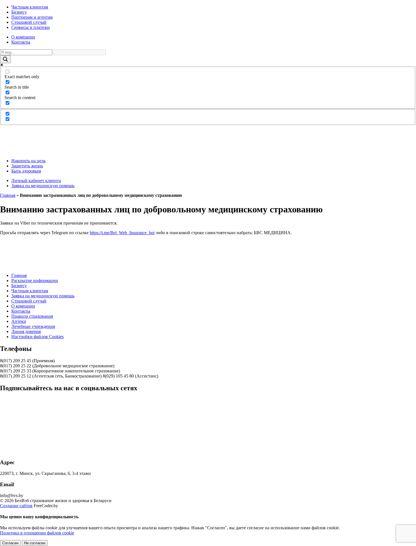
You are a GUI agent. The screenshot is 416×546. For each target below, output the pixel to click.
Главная (7, 195)
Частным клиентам (29, 7)
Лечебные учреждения (33, 326)
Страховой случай (28, 22)
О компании (23, 37)
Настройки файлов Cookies (37, 336)
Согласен (10, 543)
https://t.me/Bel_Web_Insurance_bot (122, 232)
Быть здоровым (26, 171)
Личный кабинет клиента (36, 180)
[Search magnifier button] (5, 59)
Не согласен (34, 543)
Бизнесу (19, 12)
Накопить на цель (28, 160)
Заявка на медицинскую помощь (42, 185)
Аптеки (18, 321)
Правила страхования (32, 316)
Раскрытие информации (34, 280)
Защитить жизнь (27, 165)
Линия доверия (26, 331)
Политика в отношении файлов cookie (37, 532)
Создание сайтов (16, 505)
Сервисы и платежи (30, 27)
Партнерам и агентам (32, 17)
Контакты (20, 42)
